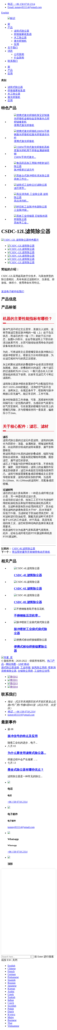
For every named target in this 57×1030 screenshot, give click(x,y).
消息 (10, 51)
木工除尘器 (20, 37)
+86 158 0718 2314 (17, 801)
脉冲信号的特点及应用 (23, 736)
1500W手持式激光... (25, 157)
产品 (10, 27)
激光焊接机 (20, 41)
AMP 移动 (23, 664)
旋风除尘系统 (39, 667)
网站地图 (11, 664)
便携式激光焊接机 (24, 125)
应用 (16, 44)
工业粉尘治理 (41, 670)
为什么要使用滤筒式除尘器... (27, 753)
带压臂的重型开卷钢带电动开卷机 (31, 552)
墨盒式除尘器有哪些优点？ (26, 769)
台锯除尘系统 (25, 670)
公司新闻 (19, 54)
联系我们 (13, 61)
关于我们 (13, 47)
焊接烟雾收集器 (23, 34)
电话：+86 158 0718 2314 (21, 4)
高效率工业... (21, 222)
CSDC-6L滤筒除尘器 (28, 588)
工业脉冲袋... (21, 210)
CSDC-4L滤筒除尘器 (28, 575)
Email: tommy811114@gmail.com (25, 7)
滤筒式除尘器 (21, 30)
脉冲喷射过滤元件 (24, 169)
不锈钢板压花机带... (27, 615)
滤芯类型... (20, 188)
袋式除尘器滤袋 (10, 667)
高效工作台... (21, 179)
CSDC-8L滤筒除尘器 (23, 548)
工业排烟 (25, 667)
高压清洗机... (21, 200)
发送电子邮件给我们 (12, 291)
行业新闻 (19, 57)
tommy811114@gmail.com (21, 714)
